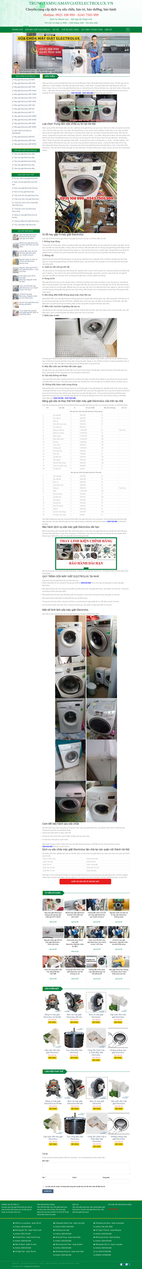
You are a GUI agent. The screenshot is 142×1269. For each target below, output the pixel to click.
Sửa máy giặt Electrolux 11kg (24, 154)
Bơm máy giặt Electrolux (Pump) (26, 188)
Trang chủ (17, 30)
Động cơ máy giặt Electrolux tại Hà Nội (52, 1016)
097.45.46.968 (26, 1227)
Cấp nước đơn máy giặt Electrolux (118, 1016)
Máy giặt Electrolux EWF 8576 (25, 123)
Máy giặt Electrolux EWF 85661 (25, 116)
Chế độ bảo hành (70, 30)
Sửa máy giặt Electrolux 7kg (24, 165)
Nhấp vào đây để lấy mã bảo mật (85, 881)
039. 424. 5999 (107, 1227)
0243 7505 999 (87, 93)
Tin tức (55, 30)
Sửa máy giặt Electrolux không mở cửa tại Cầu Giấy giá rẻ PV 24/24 (27, 236)
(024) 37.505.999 (67, 1227)
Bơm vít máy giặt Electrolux (96, 1016)
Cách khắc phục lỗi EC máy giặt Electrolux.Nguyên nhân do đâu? (28, 278)
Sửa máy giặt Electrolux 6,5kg (25, 161)
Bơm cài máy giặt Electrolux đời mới (74, 1016)
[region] (71, 53)
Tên (44, 1177)
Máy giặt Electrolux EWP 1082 (25, 140)
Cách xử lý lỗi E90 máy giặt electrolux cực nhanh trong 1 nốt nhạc (28, 287)
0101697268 (106, 1255)
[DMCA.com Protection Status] (125, 1264)
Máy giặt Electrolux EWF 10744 (25, 91)
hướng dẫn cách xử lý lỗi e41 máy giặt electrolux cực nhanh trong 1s (28, 253)
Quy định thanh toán (92, 30)
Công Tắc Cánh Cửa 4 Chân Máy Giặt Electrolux (96, 1052)
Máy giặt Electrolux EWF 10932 (25, 94)
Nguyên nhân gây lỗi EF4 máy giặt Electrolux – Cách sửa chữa (29, 269)
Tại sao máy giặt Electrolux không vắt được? (29, 303)
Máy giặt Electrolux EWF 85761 (25, 127)
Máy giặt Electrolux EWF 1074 (24, 87)
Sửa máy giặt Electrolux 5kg (24, 157)
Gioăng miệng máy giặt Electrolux (118, 1051)
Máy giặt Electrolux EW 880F (24, 80)
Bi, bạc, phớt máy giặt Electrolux (26, 178)
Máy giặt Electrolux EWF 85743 (25, 120)
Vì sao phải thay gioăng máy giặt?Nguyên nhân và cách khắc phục (28, 312)
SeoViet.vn (36, 1266)
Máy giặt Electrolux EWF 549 (24, 105)
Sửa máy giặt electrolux (37, 30)
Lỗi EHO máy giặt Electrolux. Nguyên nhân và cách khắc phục (28, 296)
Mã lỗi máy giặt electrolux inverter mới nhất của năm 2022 (29, 244)
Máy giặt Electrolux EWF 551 (24, 109)
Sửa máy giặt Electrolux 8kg (24, 168)
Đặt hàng (52, 1022)
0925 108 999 (76, 93)
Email (74, 1177)
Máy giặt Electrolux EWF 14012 (25, 101)
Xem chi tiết (53, 922)
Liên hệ (108, 30)
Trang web (106, 1177)
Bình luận (46, 1161)
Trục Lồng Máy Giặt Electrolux (74, 1051)
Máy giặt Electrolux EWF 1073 (24, 83)
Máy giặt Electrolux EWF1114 (24, 137)
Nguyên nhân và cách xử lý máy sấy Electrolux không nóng (28, 261)
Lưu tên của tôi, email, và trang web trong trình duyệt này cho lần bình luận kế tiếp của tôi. (75, 1186)
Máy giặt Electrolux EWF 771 (24, 112)
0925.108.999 (86, 583)
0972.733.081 (26, 1234)
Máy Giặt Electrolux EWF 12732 (25, 98)
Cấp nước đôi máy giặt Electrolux (52, 1051)
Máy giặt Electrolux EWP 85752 (25, 144)
